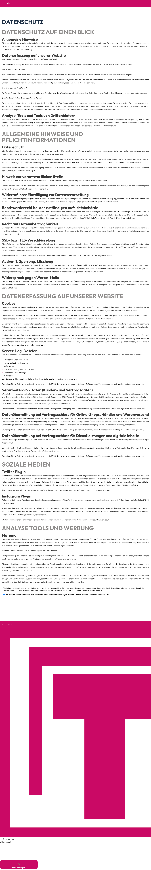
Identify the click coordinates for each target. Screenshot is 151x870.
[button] (19, 864)
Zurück (8, 3)
